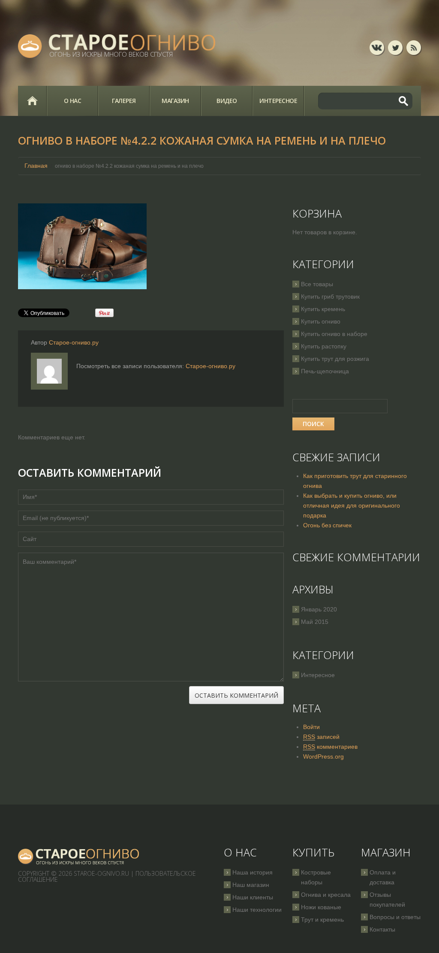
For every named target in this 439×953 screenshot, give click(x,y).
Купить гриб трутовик (330, 296)
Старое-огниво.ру (74, 342)
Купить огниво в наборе (334, 333)
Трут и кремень (322, 919)
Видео (226, 101)
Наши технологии (257, 909)
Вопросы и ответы (395, 917)
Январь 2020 (319, 609)
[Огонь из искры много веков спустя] (78, 857)
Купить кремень (323, 309)
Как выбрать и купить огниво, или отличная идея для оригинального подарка (351, 505)
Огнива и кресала (326, 894)
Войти (311, 726)
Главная (32, 101)
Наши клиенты (252, 897)
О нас (72, 101)
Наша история (252, 872)
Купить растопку (323, 346)
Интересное (278, 101)
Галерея (124, 101)
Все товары (317, 284)
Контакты (382, 929)
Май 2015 (314, 621)
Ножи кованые (321, 907)
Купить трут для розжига (335, 358)
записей (321, 736)
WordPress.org (323, 756)
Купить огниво (320, 321)
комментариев (330, 746)
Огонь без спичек (327, 525)
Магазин (175, 101)
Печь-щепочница (325, 371)
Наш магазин (250, 884)
